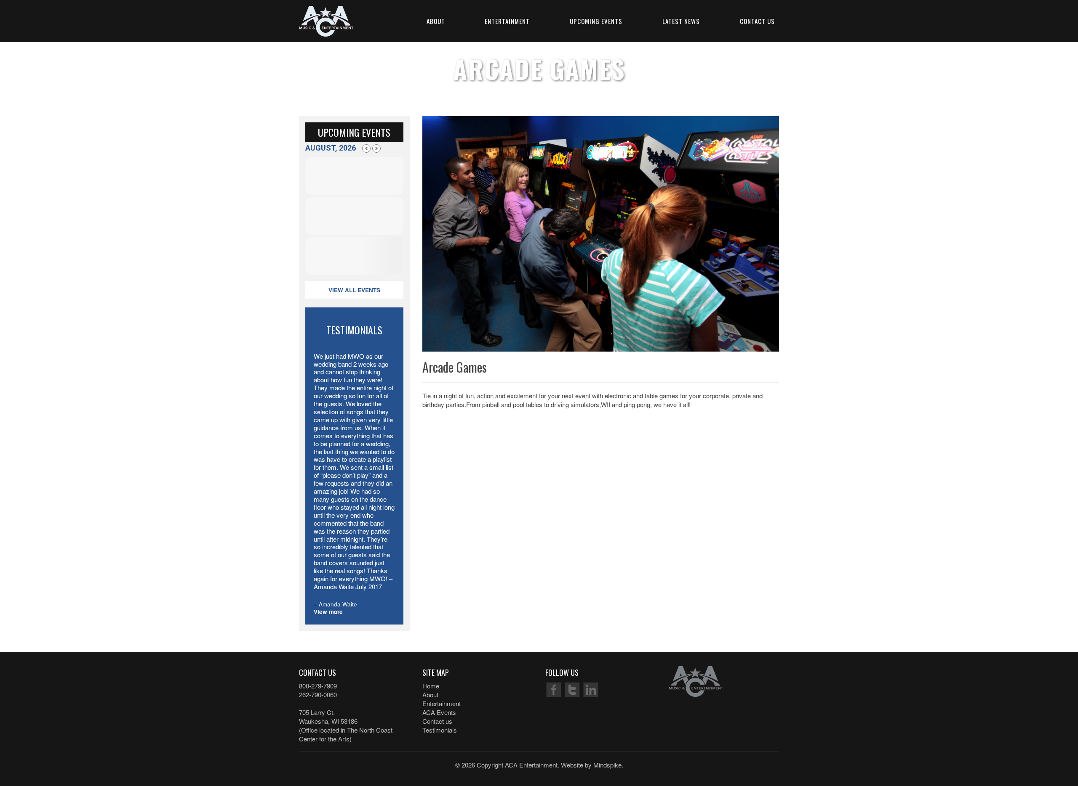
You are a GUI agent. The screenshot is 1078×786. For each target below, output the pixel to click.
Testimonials (439, 729)
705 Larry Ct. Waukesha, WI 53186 (328, 716)
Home (430, 685)
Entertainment (507, 21)
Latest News (681, 21)
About (436, 21)
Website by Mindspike (591, 764)
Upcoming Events (596, 21)
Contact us (437, 721)
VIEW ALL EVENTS (354, 290)
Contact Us (757, 21)
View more (328, 612)
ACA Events (439, 712)
